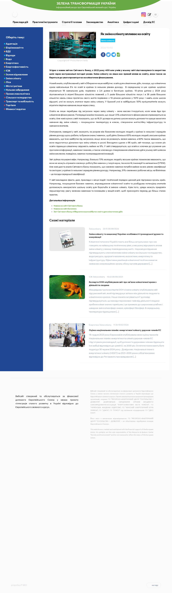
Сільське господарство (19, 97)
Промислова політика (18, 93)
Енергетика (12, 63)
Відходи (10, 55)
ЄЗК (8, 70)
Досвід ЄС (149, 22)
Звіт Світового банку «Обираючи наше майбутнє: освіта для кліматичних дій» (88, 212)
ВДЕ (8, 51)
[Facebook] (103, 54)
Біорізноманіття (14, 47)
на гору (155, 585)
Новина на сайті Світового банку (68, 206)
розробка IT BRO (19, 585)
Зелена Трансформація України (86, 3)
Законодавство (94, 22)
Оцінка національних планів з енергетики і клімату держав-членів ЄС (125, 330)
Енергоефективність (17, 66)
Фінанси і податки (16, 109)
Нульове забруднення (17, 89)
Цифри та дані (131, 22)
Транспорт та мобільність (20, 101)
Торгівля (11, 105)
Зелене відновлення (17, 74)
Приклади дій (20, 22)
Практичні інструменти (45, 22)
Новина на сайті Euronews (65, 209)
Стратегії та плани (72, 22)
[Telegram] (113, 54)
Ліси (8, 82)
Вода (9, 59)
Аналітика (113, 22)
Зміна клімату (13, 78)
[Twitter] (108, 54)
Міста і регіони (14, 86)
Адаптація (11, 43)
